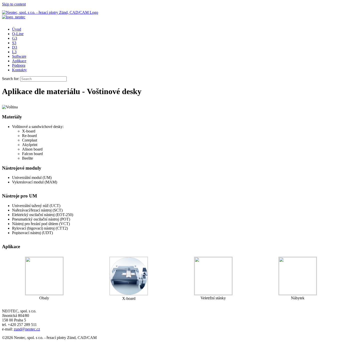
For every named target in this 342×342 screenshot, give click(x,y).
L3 (14, 52)
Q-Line (18, 34)
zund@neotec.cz (27, 329)
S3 (14, 43)
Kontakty (19, 70)
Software (19, 56)
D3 (14, 47)
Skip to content (14, 4)
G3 (14, 38)
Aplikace (19, 61)
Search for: (10, 79)
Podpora (18, 65)
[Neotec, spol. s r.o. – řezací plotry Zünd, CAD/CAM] (50, 12)
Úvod (16, 29)
